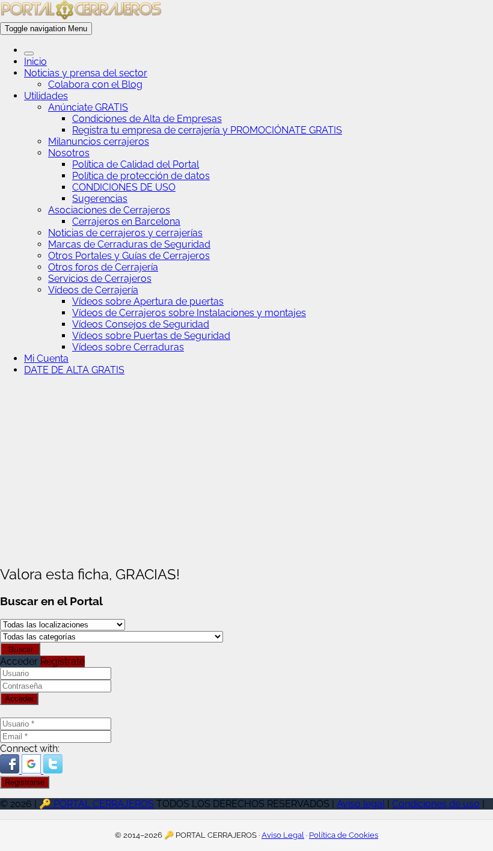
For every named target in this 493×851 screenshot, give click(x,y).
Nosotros (69, 153)
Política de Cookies (343, 835)
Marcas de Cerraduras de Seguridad (129, 244)
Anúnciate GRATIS (88, 107)
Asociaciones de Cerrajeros (109, 210)
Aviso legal (361, 804)
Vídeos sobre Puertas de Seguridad (151, 335)
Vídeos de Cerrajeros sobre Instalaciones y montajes (189, 313)
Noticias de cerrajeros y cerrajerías (125, 233)
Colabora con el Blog (95, 84)
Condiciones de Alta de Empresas (147, 118)
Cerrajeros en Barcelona (126, 221)
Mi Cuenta (46, 358)
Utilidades (46, 96)
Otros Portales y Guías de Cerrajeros (129, 255)
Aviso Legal (283, 835)
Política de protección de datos (141, 175)
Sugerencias (99, 198)
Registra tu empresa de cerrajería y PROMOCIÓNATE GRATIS (207, 130)
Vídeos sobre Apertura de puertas (148, 301)
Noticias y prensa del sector (85, 73)
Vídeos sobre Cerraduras (128, 347)
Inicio (35, 61)
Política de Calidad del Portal (135, 164)
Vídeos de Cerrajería (93, 290)
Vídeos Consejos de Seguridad (140, 324)
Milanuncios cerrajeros (98, 141)
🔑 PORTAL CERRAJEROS (96, 804)
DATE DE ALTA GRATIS (74, 370)
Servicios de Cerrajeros (100, 278)
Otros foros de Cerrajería (103, 267)
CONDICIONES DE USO (124, 187)
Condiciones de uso (436, 804)
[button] (11, 770)
